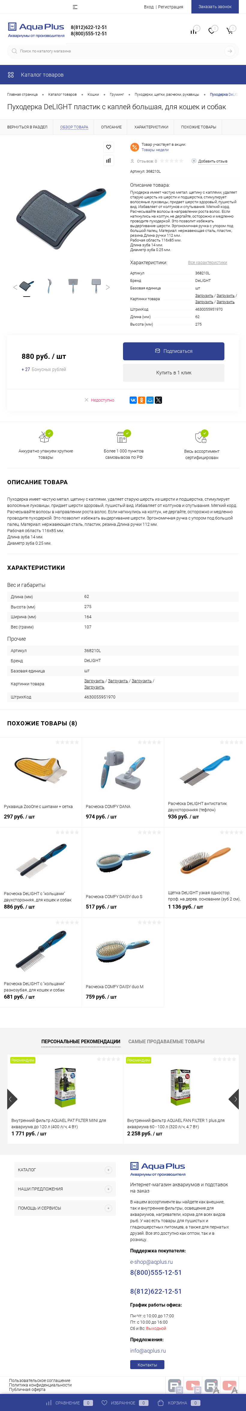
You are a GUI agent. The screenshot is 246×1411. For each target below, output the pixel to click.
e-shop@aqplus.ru (151, 1262)
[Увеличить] (61, 218)
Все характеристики (207, 262)
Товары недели (155, 150)
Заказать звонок (215, 6)
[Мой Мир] (150, 400)
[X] (158, 400)
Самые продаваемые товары (166, 1041)
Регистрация (170, 6)
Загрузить (204, 295)
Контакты (147, 1365)
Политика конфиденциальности (40, 1385)
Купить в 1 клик (173, 373)
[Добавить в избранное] (108, 147)
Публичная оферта (27, 1389)
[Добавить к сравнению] (108, 160)
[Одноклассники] (141, 400)
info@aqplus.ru (148, 1351)
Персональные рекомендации (80, 1041)
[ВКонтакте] (133, 400)
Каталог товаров (42, 75)
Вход (149, 6)
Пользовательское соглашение (39, 1380)
